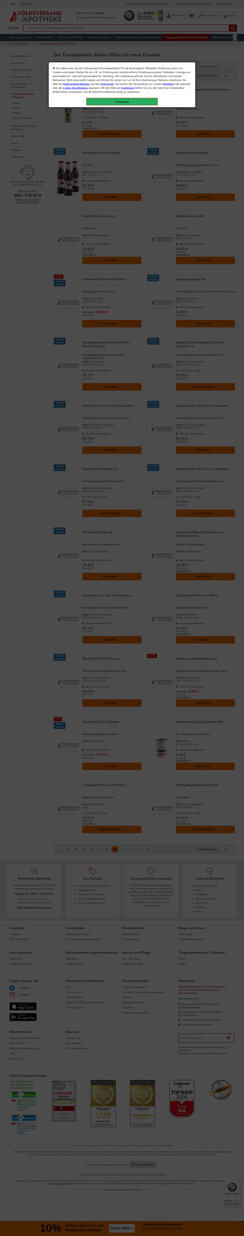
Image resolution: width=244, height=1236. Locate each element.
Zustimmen (128, 88)
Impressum (107, 84)
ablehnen (168, 84)
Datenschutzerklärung (76, 84)
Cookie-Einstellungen (75, 88)
